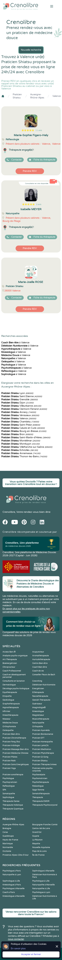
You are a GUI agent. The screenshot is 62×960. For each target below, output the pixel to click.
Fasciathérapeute (40, 696)
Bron (17, 434)
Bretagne (7, 828)
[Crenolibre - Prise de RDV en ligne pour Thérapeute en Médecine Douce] (20, 6)
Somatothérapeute (41, 793)
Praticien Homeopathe (42, 742)
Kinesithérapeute (10, 715)
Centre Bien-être (40, 663)
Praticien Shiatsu (17, 96)
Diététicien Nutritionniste (43, 685)
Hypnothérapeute (11, 707)
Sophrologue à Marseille (43, 871)
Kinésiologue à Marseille (14, 896)
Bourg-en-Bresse (23, 431)
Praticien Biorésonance (42, 734)
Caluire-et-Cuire (23, 428)
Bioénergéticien (10, 663)
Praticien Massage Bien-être (16, 749)
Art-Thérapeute (10, 659)
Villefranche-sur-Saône (26, 447)
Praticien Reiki (9, 761)
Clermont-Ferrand (24, 409)
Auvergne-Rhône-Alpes (37, 96)
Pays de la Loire (39, 851)
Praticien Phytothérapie (43, 753)
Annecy (18, 412)
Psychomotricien (39, 778)
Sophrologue (8, 797)
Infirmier (6, 711)
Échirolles (19, 450)
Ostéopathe (8, 730)
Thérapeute (37, 797)
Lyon (17, 393)
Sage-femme (38, 790)
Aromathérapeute (40, 656)
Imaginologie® (39, 707)
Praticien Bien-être (11, 734)
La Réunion (37, 840)
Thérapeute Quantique (13, 809)
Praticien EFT (38, 738)
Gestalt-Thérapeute (41, 700)
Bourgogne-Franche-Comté (44, 824)
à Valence (15, 342)
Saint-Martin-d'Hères (25, 437)
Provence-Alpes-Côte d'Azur (16, 855)
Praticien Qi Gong (40, 757)
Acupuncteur (38, 652)
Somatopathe (9, 793)
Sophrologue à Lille (11, 881)
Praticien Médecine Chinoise (15, 753)
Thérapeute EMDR (40, 801)
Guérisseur (37, 704)
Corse (5, 832)
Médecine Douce (10, 723)
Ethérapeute (38, 692)
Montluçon (20, 444)
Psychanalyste (38, 774)
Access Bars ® (9, 652)
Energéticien (38, 688)
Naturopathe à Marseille (43, 885)
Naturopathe (38, 723)
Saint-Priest (20, 425)
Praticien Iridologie (11, 745)
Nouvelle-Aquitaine (41, 847)
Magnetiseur (38, 715)
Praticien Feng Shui (11, 742)
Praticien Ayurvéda (41, 730)
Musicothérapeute (40, 719)
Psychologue (8, 778)
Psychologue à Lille (40, 881)
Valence (56, 96)
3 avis (38, 204)
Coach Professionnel (12, 671)
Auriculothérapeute (41, 659)
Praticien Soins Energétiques (16, 764)
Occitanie (7, 851)
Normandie (8, 847)
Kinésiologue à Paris (12, 885)
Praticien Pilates (10, 757)
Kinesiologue (38, 711)
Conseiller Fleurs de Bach (43, 674)
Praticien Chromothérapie (14, 738)
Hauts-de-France (10, 840)
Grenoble (19, 399)
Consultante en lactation (14, 681)
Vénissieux (20, 415)
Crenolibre (9, 512)
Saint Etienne (21, 396)
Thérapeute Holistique (13, 805)
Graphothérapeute (11, 704)
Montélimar (20, 440)
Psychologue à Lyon (41, 892)
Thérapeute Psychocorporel (44, 805)
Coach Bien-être (39, 667)
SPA (4, 790)
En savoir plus (18, 948)
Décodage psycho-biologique (16, 688)
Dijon (17, 402)
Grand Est (36, 832)
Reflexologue (9, 786)
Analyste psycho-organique (15, 656)
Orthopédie (37, 726)
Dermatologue (9, 685)
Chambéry (20, 421)
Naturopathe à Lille (41, 888)
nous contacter (16, 939)
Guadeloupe (8, 836)
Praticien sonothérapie (13, 774)
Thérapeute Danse (11, 801)
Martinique (8, 843)
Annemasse (20, 453)
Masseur (6, 719)
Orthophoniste (9, 726)
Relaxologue (38, 786)
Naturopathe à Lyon (12, 874)
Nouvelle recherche (31, 50)
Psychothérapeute (40, 782)
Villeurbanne (21, 406)
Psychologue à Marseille (13, 888)
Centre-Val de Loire (41, 828)
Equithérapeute (10, 692)
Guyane (35, 836)
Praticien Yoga (9, 768)
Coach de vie (38, 671)
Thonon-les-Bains (24, 456)
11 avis (38, 130)
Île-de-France (38, 855)
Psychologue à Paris (12, 871)
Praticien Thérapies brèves (44, 764)
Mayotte (36, 843)
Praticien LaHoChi (40, 745)
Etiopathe (7, 696)
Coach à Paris (9, 892)
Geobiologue (8, 700)
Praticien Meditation (41, 749)
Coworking (37, 681)
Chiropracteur (9, 667)
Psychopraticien (10, 782)
